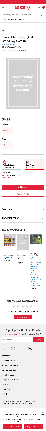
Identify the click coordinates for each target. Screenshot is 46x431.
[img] (9, 50)
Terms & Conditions (8, 375)
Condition (5, 125)
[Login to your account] (38, 8)
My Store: (7, 20)
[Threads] (21, 348)
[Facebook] (13, 348)
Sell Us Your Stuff (9, 370)
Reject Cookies (33, 426)
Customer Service (9, 360)
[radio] (11, 164)
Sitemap (4, 394)
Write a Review (23, 317)
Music (4, 31)
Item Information (10, 218)
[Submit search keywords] (41, 15)
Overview (7, 209)
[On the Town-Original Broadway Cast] (10, 242)
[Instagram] (4, 348)
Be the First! (23, 50)
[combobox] (23, 14)
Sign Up (38, 340)
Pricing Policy (6, 384)
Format (4, 139)
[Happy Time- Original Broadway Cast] (23, 242)
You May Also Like (13, 230)
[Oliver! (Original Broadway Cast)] (36, 242)
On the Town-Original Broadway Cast (9, 254)
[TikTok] (38, 348)
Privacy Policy (6, 389)
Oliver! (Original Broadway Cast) (34, 254)
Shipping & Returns (10, 365)
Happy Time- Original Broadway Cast (22, 254)
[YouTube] (30, 348)
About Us (6, 356)
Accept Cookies (12, 426)
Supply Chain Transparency (10, 380)
